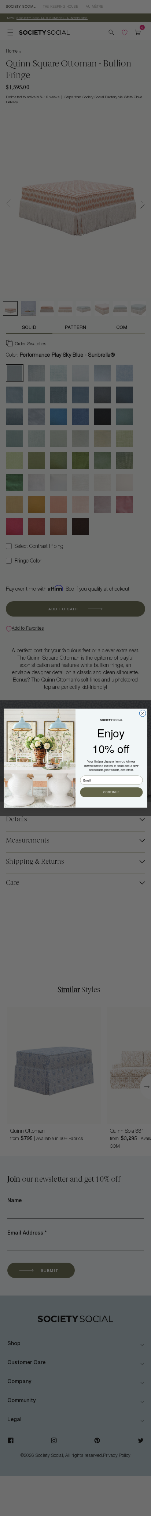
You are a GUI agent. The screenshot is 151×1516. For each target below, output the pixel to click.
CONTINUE (111, 792)
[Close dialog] (142, 713)
